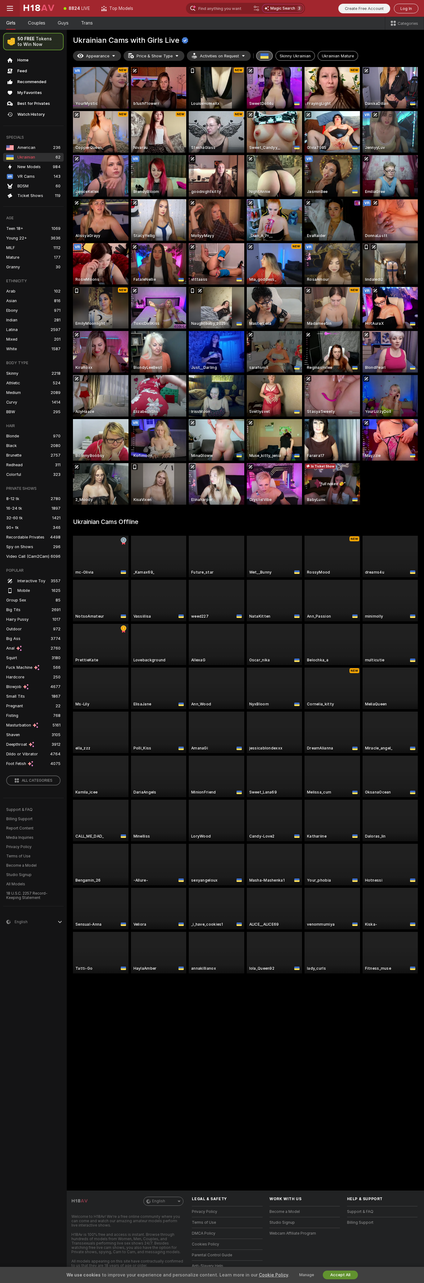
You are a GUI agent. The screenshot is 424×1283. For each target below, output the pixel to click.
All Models (15, 884)
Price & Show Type (155, 56)
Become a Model (21, 865)
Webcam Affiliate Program (292, 1233)
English (158, 1201)
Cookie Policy (273, 1274)
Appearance (97, 56)
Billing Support (19, 819)
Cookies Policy (205, 1244)
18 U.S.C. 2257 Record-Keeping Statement (26, 895)
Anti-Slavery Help (207, 1266)
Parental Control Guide (212, 1255)
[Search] (256, 8)
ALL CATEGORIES (37, 780)
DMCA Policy (203, 1233)
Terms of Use (18, 856)
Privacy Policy (19, 847)
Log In (406, 8)
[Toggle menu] (10, 8)
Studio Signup (19, 875)
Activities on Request (219, 56)
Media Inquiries (20, 837)
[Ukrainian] (264, 56)
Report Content (20, 828)
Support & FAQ (19, 809)
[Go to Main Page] (39, 8)
